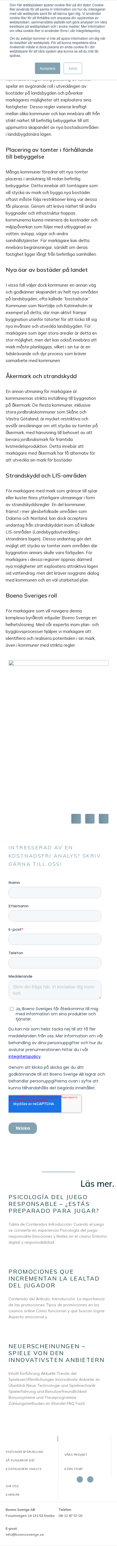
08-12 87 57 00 (70, 1515)
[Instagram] (90, 1479)
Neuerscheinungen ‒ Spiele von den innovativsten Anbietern (57, 1353)
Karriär (13, 1495)
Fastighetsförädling (24, 1452)
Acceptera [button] (47, 68)
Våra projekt (75, 1455)
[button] (76, 819)
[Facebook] (80, 1479)
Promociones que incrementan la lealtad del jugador (54, 1278)
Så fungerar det (20, 1460)
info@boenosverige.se (25, 1534)
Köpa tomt (73, 1469)
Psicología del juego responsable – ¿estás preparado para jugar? (54, 1203)
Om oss (12, 1486)
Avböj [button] (72, 68)
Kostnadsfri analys (23, 1469)
